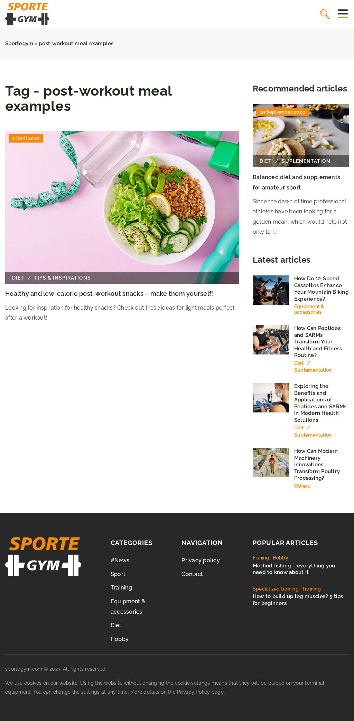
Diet (116, 625)
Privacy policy (200, 560)
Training (121, 587)
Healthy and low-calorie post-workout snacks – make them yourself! (109, 293)
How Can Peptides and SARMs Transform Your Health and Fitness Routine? (318, 341)
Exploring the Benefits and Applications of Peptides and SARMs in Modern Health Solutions (320, 403)
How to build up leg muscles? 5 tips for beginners (298, 599)
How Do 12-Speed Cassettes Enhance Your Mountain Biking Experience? (321, 288)
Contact (192, 574)
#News (120, 560)
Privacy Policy (193, 692)
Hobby (120, 639)
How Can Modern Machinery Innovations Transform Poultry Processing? (317, 464)
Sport (118, 574)
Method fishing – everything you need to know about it (294, 569)
